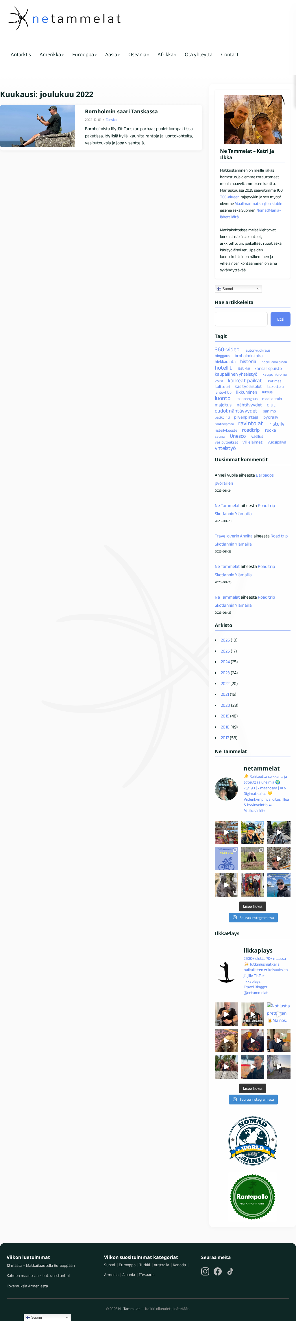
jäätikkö (244, 368)
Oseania (137, 54)
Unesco (238, 436)
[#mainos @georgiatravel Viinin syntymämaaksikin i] (226, 1067)
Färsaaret (147, 1274)
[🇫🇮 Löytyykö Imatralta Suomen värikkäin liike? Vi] (226, 832)
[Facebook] (218, 1271)
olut (271, 405)
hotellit (223, 367)
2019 (225, 715)
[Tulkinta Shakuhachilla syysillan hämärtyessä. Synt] (279, 1067)
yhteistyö (225, 448)
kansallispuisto (268, 368)
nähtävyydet (249, 404)
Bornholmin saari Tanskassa (121, 111)
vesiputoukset (226, 442)
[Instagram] (205, 1271)
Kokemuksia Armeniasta (27, 1286)
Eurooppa (83, 54)
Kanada (179, 1264)
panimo (269, 411)
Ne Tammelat (227, 505)
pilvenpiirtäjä (246, 416)
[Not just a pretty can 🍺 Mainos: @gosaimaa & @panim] (279, 1014)
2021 (225, 694)
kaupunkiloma (274, 374)
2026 (225, 639)
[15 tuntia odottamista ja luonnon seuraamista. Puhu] (252, 858)
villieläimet (252, 441)
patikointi (222, 417)
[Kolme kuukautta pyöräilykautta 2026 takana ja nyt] (226, 858)
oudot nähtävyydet (236, 411)
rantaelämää (224, 424)
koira (219, 381)
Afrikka (165, 54)
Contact (229, 54)
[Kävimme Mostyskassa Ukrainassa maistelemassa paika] (279, 1040)
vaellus (257, 436)
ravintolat (250, 423)
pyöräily (270, 416)
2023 (225, 672)
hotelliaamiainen (274, 361)
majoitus (223, 404)
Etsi (280, 319)
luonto (222, 398)
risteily (276, 423)
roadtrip (251, 430)
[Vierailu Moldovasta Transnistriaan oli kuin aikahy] (226, 885)
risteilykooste (226, 430)
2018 (225, 726)
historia (248, 361)
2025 (225, 650)
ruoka (270, 430)
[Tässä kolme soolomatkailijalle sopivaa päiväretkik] (279, 832)
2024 (225, 661)
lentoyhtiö (223, 392)
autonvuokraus (258, 350)
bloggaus (222, 355)
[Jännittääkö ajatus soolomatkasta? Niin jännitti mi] (279, 858)
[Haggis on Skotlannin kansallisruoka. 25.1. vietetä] (226, 1040)
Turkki (144, 1264)
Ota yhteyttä (198, 54)
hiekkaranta (225, 361)
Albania (128, 1274)
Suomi (227, 288)
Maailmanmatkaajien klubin (258, 203)
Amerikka (50, 54)
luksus (267, 392)
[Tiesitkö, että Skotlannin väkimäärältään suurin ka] (252, 885)
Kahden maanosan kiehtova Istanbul (38, 1275)
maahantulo (272, 399)
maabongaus (247, 399)
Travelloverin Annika (234, 535)
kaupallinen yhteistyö (236, 374)
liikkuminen (246, 392)
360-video (227, 349)
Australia (161, 1264)
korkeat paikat (245, 380)
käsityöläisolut (248, 386)
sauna (220, 436)
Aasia (111, 54)
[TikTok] (230, 1271)
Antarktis (21, 54)
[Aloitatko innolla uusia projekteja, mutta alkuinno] (252, 832)
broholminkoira (249, 355)
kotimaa (275, 381)
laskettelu (275, 386)
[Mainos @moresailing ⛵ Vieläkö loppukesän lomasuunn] (279, 885)
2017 (225, 737)
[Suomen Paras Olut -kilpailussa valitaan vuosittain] (252, 1014)
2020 (225, 705)
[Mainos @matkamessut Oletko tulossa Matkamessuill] (252, 1067)
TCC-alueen (230, 197)
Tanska (111, 119)
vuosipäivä (277, 442)
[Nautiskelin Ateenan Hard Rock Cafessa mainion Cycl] (252, 1040)
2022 (225, 683)
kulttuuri (222, 386)
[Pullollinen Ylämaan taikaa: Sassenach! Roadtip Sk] (226, 1014)
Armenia (111, 1274)
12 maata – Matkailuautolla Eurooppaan (41, 1265)
